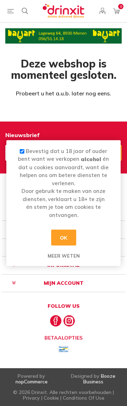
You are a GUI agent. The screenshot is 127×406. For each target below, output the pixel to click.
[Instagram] (69, 320)
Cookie (51, 398)
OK (63, 237)
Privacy (31, 398)
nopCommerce (32, 381)
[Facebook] (55, 320)
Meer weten (64, 256)
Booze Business (99, 378)
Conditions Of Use (83, 398)
